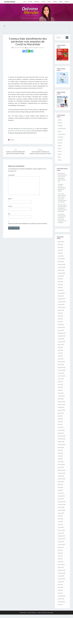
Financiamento (61, 134)
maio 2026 (60, 250)
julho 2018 (60, 516)
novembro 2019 (61, 473)
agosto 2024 (61, 310)
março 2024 (60, 324)
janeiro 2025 (61, 296)
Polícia (49, 1)
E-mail (10, 206)
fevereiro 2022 (61, 396)
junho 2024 (60, 316)
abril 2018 (60, 524)
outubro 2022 (61, 373)
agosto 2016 (61, 581)
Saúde (59, 157)
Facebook (12, 131)
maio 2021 (60, 421)
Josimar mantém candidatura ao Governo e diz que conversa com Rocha (40, 151)
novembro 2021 (61, 404)
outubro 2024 (61, 304)
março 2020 (60, 461)
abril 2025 (60, 287)
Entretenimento (62, 128)
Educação (60, 122)
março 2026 (60, 256)
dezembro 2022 (61, 367)
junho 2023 (60, 350)
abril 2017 (60, 558)
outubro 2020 (61, 441)
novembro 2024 (61, 301)
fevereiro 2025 (61, 293)
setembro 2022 (61, 376)
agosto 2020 (61, 447)
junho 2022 (60, 384)
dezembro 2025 (61, 264)
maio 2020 (60, 456)
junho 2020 (60, 453)
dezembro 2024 (61, 298)
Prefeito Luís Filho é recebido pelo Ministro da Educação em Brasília (15, 151)
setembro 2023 (61, 341)
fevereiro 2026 (61, 258)
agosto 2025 (61, 276)
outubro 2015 (61, 598)
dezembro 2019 (61, 470)
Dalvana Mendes (9, 2)
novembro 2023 (61, 336)
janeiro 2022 (61, 398)
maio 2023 (60, 353)
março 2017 (60, 561)
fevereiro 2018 (61, 530)
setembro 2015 (61, 601)
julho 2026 (60, 244)
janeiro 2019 (61, 498)
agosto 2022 (61, 378)
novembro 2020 (61, 439)
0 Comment (41, 47)
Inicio (25, 1)
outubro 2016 (61, 576)
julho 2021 (60, 416)
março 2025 (60, 290)
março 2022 (60, 393)
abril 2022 (60, 390)
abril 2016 (60, 593)
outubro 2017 (61, 541)
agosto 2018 (61, 513)
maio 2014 (60, 604)
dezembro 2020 (61, 436)
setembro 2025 (61, 273)
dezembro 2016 (61, 570)
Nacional (30, 1)
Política (43, 1)
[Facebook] (23, 51)
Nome (10, 198)
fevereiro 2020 (61, 464)
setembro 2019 (61, 478)
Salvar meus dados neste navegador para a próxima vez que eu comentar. (27, 223)
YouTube (19, 131)
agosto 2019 (61, 481)
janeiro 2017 (61, 567)
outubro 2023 (61, 338)
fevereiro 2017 (61, 564)
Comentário (11, 175)
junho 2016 (60, 587)
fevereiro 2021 (61, 430)
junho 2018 (60, 518)
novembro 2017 (61, 538)
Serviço (61, 1)
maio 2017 (60, 556)
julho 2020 (60, 450)
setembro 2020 (61, 444)
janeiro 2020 (61, 467)
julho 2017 (60, 550)
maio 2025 (60, 284)
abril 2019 (60, 490)
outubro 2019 (61, 476)
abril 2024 (60, 321)
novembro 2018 (61, 504)
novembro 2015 (61, 596)
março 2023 (60, 358)
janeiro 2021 (61, 433)
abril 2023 (60, 356)
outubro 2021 (61, 407)
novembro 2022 (61, 370)
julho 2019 (60, 484)
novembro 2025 (61, 267)
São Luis (60, 154)
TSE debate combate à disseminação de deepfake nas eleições (62, 188)
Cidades (59, 120)
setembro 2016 (61, 578)
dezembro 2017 (61, 536)
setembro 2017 (61, 544)
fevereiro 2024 (61, 327)
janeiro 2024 (61, 330)
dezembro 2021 (61, 401)
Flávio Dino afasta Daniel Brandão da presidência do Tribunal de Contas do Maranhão (62, 208)
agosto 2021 (61, 413)
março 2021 (60, 427)
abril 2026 (60, 253)
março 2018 (60, 527)
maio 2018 (60, 521)
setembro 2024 (61, 307)
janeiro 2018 (61, 533)
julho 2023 (60, 347)
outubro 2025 (61, 270)
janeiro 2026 (61, 261)
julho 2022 (60, 381)
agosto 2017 (61, 547)
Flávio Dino (60, 137)
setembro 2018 (61, 510)
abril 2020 (60, 459)
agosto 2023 (61, 344)
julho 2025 (60, 278)
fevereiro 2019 (61, 496)
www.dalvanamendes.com (27, 128)
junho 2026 (60, 247)
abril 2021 (60, 424)
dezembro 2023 (61, 333)
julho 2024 (60, 313)
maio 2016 (60, 590)
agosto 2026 (61, 241)
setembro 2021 (61, 410)
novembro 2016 (61, 573)
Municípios (37, 1)
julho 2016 (60, 584)
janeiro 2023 (61, 364)
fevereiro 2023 (61, 361)
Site (9, 214)
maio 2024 (60, 318)
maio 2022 (60, 387)
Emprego (67, 1)
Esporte (55, 1)
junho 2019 (60, 487)
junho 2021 (60, 419)
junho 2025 (60, 281)
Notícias (12, 140)
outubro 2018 (61, 507)
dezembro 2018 (61, 501)
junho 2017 (60, 553)
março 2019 (60, 493)
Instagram (28, 131)
